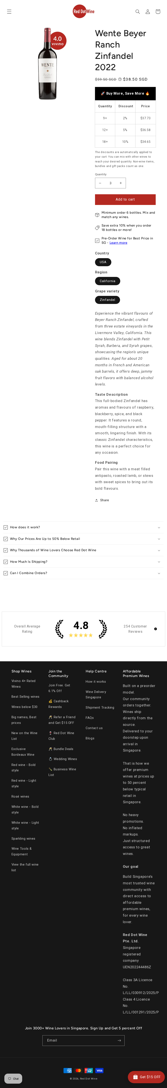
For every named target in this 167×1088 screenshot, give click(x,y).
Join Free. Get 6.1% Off (59, 688)
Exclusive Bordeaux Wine (23, 752)
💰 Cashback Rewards (58, 704)
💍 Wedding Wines (62, 759)
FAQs (90, 718)
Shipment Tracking (100, 707)
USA (103, 262)
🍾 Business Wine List (62, 772)
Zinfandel (107, 300)
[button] (9, 12)
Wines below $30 (25, 707)
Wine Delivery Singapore (96, 694)
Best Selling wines (26, 697)
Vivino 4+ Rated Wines (24, 684)
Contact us (94, 728)
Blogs (90, 738)
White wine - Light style (25, 825)
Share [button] (104, 500)
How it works (96, 682)
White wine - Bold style (25, 809)
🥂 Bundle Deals (60, 749)
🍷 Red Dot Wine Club (61, 736)
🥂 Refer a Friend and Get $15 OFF (61, 720)
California (108, 281)
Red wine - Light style (24, 783)
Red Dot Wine (88, 1078)
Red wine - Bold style (24, 768)
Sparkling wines (23, 839)
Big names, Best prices (24, 720)
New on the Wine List (25, 736)
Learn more (118, 243)
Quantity (101, 174)
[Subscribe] (119, 1040)
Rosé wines (20, 796)
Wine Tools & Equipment (22, 851)
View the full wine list (25, 867)
